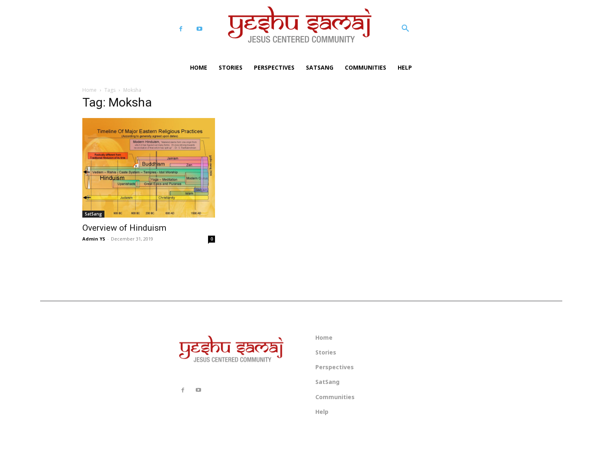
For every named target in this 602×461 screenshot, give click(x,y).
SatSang (93, 214)
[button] (405, 29)
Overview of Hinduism (124, 228)
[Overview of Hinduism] (148, 168)
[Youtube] (199, 29)
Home (89, 89)
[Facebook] (181, 29)
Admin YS (93, 239)
